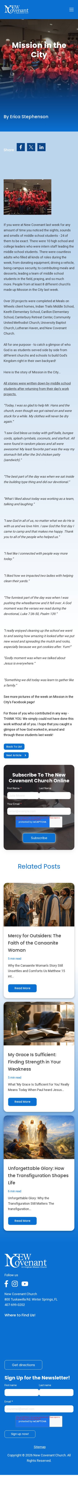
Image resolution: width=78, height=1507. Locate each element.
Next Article (13, 755)
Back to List (14, 746)
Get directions (23, 1365)
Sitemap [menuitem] (40, 1447)
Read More (22, 988)
